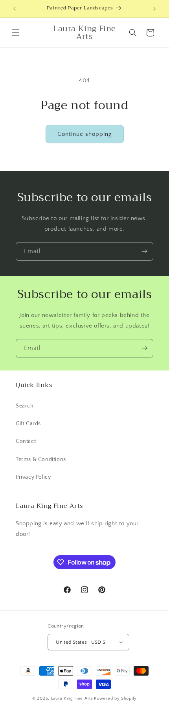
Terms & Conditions (41, 459)
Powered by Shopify (115, 698)
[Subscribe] (144, 251)
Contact (26, 441)
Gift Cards (28, 423)
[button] (15, 32)
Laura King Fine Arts (72, 698)
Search (25, 406)
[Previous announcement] (14, 8)
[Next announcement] (154, 8)
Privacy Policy (33, 477)
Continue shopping (84, 134)
